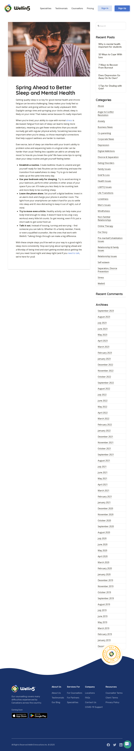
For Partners (73, 697)
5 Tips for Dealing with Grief (110, 87)
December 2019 (105, 580)
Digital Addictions (106, 151)
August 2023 (104, 316)
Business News (105, 127)
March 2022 (103, 418)
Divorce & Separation (108, 157)
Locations (90, 693)
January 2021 (104, 502)
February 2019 (105, 634)
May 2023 (102, 334)
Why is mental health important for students (110, 45)
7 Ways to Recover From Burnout (108, 66)
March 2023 (103, 346)
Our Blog (56, 702)
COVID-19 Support (94, 707)
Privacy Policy (112, 702)
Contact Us (90, 702)
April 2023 (103, 340)
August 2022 (104, 388)
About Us (56, 693)
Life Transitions (105, 193)
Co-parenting (104, 133)
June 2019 (102, 616)
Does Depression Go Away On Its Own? (109, 76)
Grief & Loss (104, 175)
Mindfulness (104, 211)
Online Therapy (105, 226)
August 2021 (104, 460)
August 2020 (104, 532)
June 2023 (102, 328)
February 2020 (105, 568)
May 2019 (102, 622)
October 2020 (104, 520)
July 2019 (102, 610)
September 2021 (106, 454)
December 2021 (105, 436)
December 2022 (105, 364)
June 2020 (102, 544)
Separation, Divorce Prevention (107, 270)
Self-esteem (103, 262)
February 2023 (105, 352)
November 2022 (105, 370)
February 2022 (105, 424)
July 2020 (102, 538)
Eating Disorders (106, 163)
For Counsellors (74, 693)
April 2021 (103, 484)
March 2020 (103, 562)
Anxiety (101, 121)
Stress (101, 277)
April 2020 (103, 556)
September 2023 (106, 310)
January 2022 (104, 430)
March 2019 (103, 628)
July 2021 (102, 466)
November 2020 (105, 514)
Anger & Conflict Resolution (106, 114)
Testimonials (58, 697)
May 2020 (102, 550)
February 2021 (105, 496)
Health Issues (104, 181)
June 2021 (102, 472)
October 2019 (104, 592)
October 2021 (104, 448)
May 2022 (102, 406)
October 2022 (104, 376)
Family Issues (104, 169)
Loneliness (103, 199)
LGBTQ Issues (105, 187)
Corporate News (106, 139)
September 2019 (106, 598)
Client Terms (112, 697)
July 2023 (102, 322)
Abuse (101, 106)
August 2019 (104, 604)
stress (69, 120)
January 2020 (104, 574)
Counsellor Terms (114, 693)
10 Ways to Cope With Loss (110, 55)
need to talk (73, 253)
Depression (103, 145)
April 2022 (103, 412)
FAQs (87, 697)
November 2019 (105, 586)
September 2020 (106, 526)
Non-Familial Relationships (104, 218)
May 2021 (102, 478)
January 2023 (104, 358)
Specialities (72, 702)
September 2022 (106, 382)
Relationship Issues (107, 256)
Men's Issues (104, 205)
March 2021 (103, 490)
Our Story (102, 232)
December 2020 (105, 508)
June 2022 (102, 400)
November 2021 (105, 442)
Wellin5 (101, 283)
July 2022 (102, 394)
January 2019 (104, 640)
